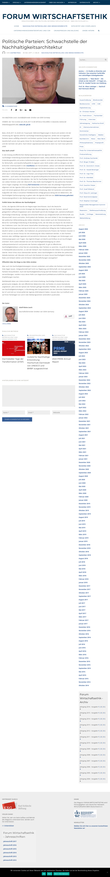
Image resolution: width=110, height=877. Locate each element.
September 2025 (85, 267)
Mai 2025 (82, 280)
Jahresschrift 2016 (9, 845)
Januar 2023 (83, 377)
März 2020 (82, 493)
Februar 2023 (83, 373)
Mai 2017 (82, 610)
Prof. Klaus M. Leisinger (88, 193)
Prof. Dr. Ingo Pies (86, 173)
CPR (93, 104)
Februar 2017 (83, 620)
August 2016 (83, 641)
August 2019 (83, 517)
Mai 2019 (82, 528)
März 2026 (82, 246)
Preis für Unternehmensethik (91, 150)
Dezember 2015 (84, 661)
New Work (101, 139)
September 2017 (85, 596)
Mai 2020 (82, 486)
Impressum (72, 2)
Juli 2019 (82, 521)
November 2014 (84, 682)
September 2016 (85, 637)
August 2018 (83, 558)
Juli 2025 (82, 274)
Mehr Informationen (61, 874)
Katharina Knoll (98, 123)
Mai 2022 (82, 404)
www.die (22, 125)
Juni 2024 (82, 318)
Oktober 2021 (84, 428)
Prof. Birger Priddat (87, 162)
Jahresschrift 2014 (9, 853)
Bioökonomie (85, 104)
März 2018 (82, 576)
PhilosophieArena (86, 142)
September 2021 (85, 431)
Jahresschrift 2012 (9, 860)
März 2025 (82, 287)
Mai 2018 (82, 569)
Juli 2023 (82, 356)
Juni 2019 (82, 524)
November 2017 (84, 589)
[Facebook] (11, 110)
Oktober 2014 (84, 685)
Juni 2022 (82, 401)
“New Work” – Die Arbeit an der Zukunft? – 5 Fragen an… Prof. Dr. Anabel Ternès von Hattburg (93, 81)
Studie (82, 214)
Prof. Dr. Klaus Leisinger (87, 86)
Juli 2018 (82, 562)
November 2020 (84, 466)
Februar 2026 (83, 250)
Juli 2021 (82, 438)
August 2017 (83, 600)
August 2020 (83, 476)
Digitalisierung (85, 108)
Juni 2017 (82, 606)
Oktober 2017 (84, 593)
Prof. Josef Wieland (87, 189)
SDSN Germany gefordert (64, 195)
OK (44, 874)
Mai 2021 (82, 445)
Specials (16, 2)
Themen (5, 2)
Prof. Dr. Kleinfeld (86, 177)
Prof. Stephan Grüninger (89, 201)
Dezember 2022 (84, 380)
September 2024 (85, 308)
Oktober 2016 (84, 634)
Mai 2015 (82, 672)
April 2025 (82, 284)
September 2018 (85, 555)
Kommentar (84, 131)
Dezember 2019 (84, 504)
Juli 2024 (82, 315)
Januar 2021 (83, 459)
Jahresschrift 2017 (9, 841)
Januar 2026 (83, 253)
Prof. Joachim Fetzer (87, 185)
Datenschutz (85, 2)
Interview (91, 119)
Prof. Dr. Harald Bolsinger (89, 170)
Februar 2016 (83, 658)
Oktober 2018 (84, 552)
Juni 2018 (82, 565)
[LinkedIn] (25, 110)
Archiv (96, 2)
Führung (83, 119)
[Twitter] (16, 110)
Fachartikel (98, 115)
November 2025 (84, 260)
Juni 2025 (82, 277)
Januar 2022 (83, 418)
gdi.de (28, 125)
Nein (49, 874)
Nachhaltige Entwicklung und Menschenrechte (62, 53)
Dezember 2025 (84, 256)
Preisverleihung (85, 154)
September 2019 (85, 514)
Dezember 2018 (84, 545)
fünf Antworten (34, 185)
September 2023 (85, 349)
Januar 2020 (83, 500)
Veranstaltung (100, 214)
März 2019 (82, 534)
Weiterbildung (85, 218)
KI (80, 127)
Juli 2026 (82, 232)
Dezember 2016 (84, 627)
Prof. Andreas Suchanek (89, 158)
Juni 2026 (82, 236)
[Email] (30, 110)
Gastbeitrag (15, 53)
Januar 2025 (83, 294)
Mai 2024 (82, 322)
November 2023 (84, 342)
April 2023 (82, 366)
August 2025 (83, 270)
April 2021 (82, 449)
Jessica (81, 71)
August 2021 (83, 435)
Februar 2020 (83, 497)
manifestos (30, 166)
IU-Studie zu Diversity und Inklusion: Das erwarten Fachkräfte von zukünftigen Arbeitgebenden (92, 73)
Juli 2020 (82, 480)
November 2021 (84, 425)
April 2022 (82, 407)
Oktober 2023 (84, 346)
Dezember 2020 (84, 462)
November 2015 (84, 665)
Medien (101, 135)
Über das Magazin (56, 2)
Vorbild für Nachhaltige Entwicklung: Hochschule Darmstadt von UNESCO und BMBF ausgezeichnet (38, 363)
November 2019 (84, 507)
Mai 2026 (82, 239)
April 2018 (82, 572)
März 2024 (82, 329)
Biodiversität (98, 100)
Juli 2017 (82, 603)
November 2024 (84, 301)
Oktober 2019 (84, 510)
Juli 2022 (82, 397)
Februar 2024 (83, 332)
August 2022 (83, 394)
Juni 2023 (82, 359)
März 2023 (82, 370)
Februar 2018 (83, 579)
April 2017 (82, 613)
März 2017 (82, 617)
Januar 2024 (83, 335)
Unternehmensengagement (35, 2)
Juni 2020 (82, 483)
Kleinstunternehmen (91, 127)
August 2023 (83, 353)
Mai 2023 (82, 363)
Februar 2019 (83, 538)
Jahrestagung (85, 123)
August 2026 (83, 229)
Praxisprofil (99, 142)
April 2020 (82, 490)
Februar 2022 (83, 414)
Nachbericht (84, 139)
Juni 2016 (82, 648)
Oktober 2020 (84, 469)
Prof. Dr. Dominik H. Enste (89, 166)
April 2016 (82, 651)
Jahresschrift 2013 (9, 856)
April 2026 (82, 243)
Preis (81, 146)
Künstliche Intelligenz (88, 135)
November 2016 (84, 630)
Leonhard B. (83, 79)
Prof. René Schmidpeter (89, 197)
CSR (98, 104)
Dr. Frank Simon (86, 115)
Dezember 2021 (84, 421)
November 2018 (84, 548)
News (93, 139)
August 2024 (83, 311)
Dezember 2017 (84, 586)
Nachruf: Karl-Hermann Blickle (92, 87)
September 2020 (85, 473)
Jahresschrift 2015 (9, 849)
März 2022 (82, 411)
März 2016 (82, 655)
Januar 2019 (83, 541)
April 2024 (82, 325)
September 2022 (85, 390)
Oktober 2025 (84, 263)
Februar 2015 (83, 679)
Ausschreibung (85, 100)
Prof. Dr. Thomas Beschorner (90, 181)
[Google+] (20, 110)
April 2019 (82, 531)
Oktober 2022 (84, 387)
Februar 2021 (83, 455)
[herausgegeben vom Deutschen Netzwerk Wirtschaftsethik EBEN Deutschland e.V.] (55, 19)
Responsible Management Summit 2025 (92, 205)
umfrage (90, 214)
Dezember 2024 (84, 298)
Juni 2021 (82, 442)
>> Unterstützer (8, 826)
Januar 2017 (83, 624)
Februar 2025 (83, 291)
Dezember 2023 (84, 339)
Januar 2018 (83, 582)
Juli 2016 (82, 644)
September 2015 (85, 668)
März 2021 (82, 452)
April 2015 (82, 675)
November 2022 (84, 383)
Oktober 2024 (84, 304)
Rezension (83, 210)
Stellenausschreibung (98, 210)
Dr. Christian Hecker (87, 111)
